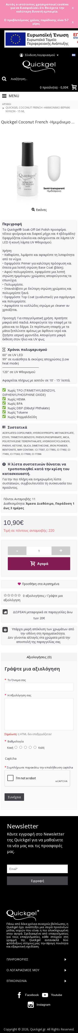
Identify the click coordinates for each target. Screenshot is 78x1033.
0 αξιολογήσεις (34, 596)
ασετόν (39, 380)
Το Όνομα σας (16, 680)
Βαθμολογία (15, 741)
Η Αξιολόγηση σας (19, 695)
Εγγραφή (37, 881)
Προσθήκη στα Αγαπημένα (40, 584)
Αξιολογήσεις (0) (39, 657)
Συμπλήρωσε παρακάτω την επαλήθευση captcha (40, 767)
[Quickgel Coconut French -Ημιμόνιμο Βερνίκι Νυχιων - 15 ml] (39, 168)
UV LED (17, 355)
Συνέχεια (14, 797)
